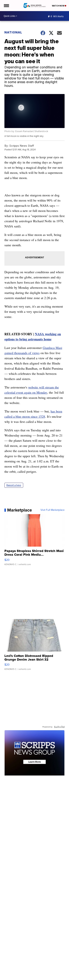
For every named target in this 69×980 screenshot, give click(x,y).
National (13, 32)
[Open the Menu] (6, 5)
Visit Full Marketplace (52, 510)
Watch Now (58, 6)
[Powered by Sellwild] (59, 727)
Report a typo (13, 485)
